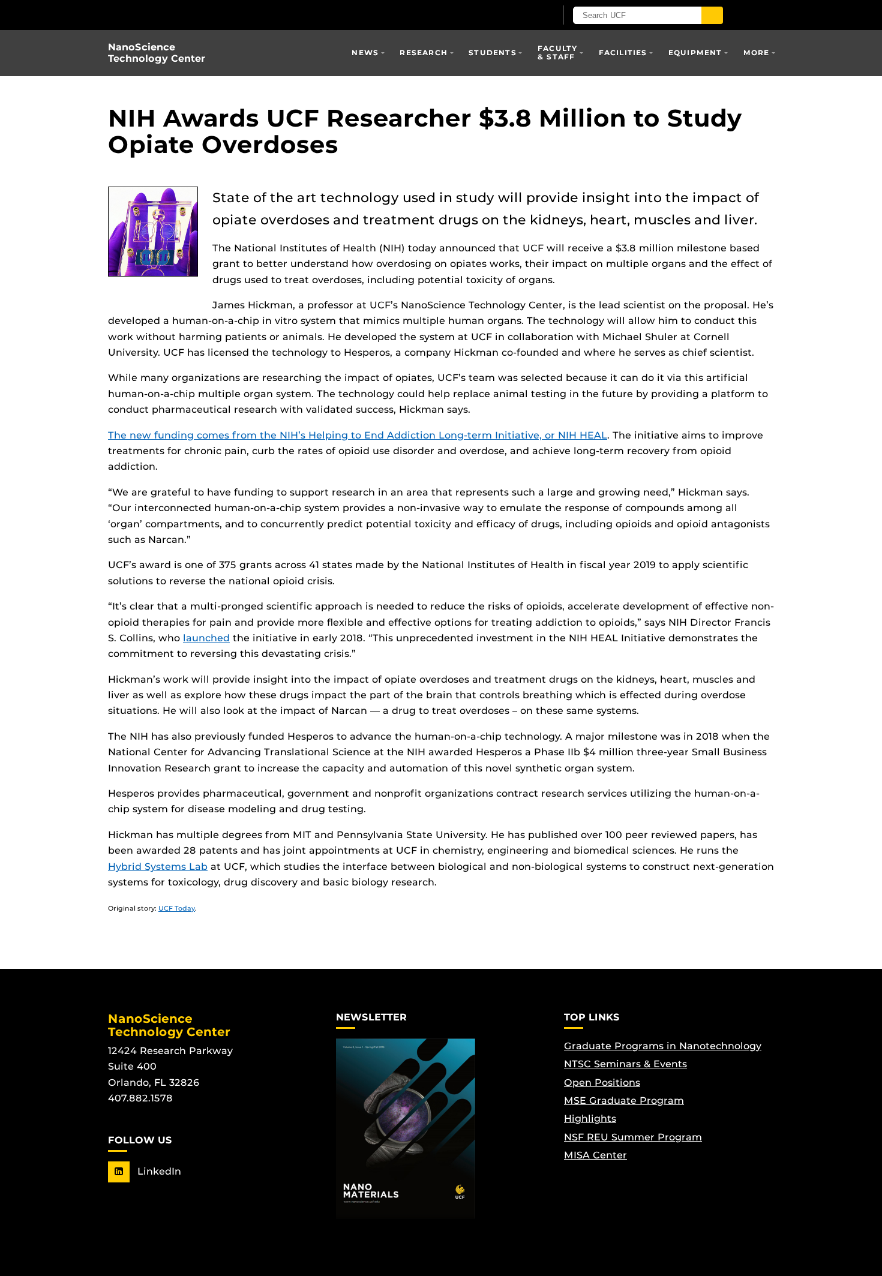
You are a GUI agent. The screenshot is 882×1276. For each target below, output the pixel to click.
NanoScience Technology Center (156, 52)
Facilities (623, 52)
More (756, 52)
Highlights (590, 1118)
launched (206, 638)
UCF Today (176, 908)
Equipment (695, 52)
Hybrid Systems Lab (158, 866)
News (365, 52)
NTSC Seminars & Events (625, 1064)
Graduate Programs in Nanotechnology (662, 1046)
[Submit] (712, 15)
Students (493, 52)
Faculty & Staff (557, 52)
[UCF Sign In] (517, 15)
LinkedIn (157, 1171)
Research (424, 52)
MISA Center (595, 1155)
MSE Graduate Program (624, 1100)
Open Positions (602, 1082)
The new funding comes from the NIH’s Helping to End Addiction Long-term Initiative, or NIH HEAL (357, 435)
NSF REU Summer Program (633, 1137)
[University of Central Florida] (248, 14)
